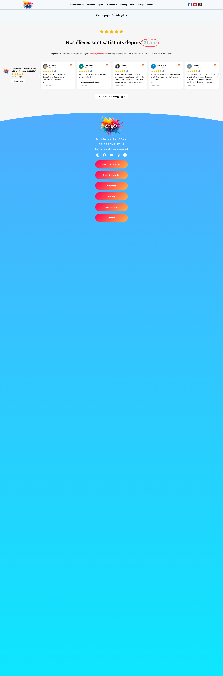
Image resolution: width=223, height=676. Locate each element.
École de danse (75, 5)
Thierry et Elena (97, 54)
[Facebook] (190, 4)
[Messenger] (125, 155)
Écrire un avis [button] (18, 81)
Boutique (141, 5)
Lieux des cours (111, 5)
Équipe (100, 5)
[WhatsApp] (118, 155)
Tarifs (132, 5)
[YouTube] (111, 155)
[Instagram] (200, 4)
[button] (219, 75)
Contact (150, 5)
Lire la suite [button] (47, 85)
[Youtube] (195, 4)
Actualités (91, 5)
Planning (123, 5)
